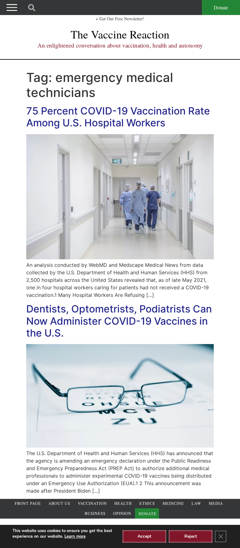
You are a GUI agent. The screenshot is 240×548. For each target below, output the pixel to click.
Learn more (75, 536)
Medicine (173, 503)
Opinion (122, 513)
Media (216, 503)
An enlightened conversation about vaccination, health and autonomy (120, 45)
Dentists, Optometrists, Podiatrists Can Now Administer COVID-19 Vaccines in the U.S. (119, 321)
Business (95, 513)
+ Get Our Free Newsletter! (120, 19)
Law (196, 503)
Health (123, 503)
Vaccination (92, 503)
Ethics (147, 503)
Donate (221, 7)
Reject (190, 536)
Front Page (28, 503)
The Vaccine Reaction (120, 34)
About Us (59, 503)
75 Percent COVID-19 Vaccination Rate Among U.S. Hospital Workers (118, 117)
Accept (144, 536)
